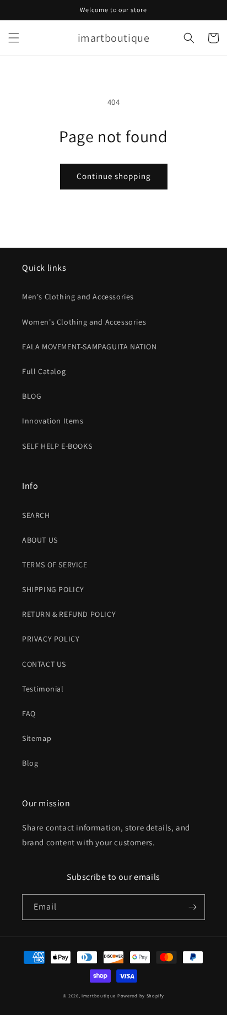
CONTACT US (44, 664)
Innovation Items (53, 421)
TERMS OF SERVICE (55, 565)
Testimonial (43, 689)
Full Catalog (44, 371)
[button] (14, 38)
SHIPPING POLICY (53, 589)
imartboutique (99, 995)
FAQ (29, 713)
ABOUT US (40, 540)
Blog (30, 763)
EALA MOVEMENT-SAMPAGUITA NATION (89, 347)
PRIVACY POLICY (50, 639)
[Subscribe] (192, 907)
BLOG (31, 396)
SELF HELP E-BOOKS (57, 446)
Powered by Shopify (140, 995)
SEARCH (36, 515)
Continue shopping (114, 176)
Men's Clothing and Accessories (78, 297)
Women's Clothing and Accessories (84, 322)
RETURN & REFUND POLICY (69, 614)
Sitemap (36, 738)
